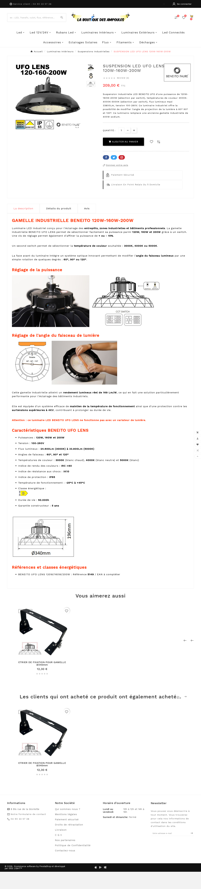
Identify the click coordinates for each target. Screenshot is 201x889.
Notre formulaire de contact (28, 814)
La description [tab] (23, 208)
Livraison (61, 829)
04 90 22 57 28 (20, 819)
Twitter (114, 157)
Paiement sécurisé (67, 819)
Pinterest (122, 157)
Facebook (106, 157)
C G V (58, 835)
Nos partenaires (65, 840)
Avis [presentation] (87, 208)
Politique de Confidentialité (73, 845)
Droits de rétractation (69, 824)
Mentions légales (66, 814)
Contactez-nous (65, 850)
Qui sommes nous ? (67, 809)
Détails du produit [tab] (58, 208)
